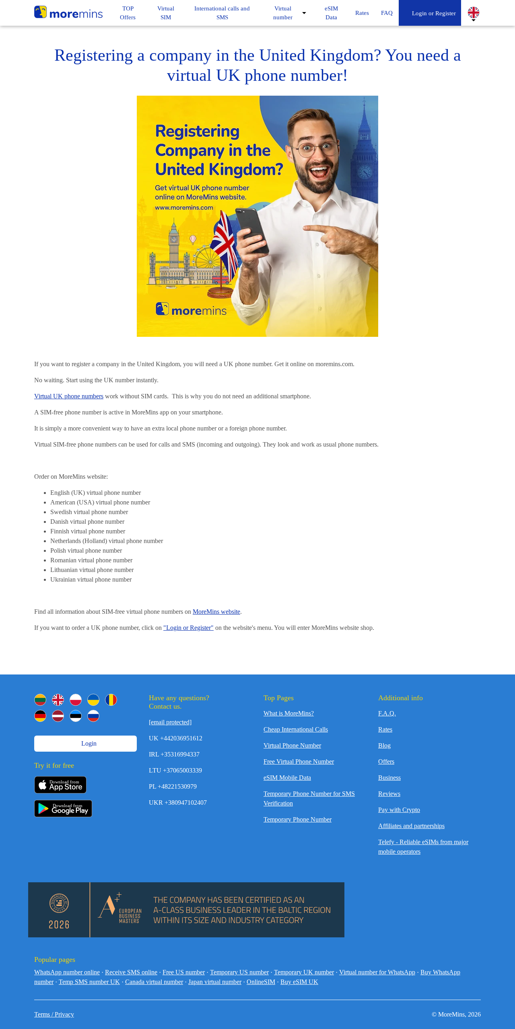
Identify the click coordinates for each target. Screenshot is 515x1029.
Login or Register (432, 13)
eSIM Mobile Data (287, 777)
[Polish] (76, 700)
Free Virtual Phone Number (299, 761)
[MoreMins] (68, 13)
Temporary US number (239, 972)
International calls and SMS (222, 13)
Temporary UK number (304, 972)
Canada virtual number (154, 981)
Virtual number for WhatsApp (377, 972)
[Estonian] (76, 716)
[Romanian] (111, 700)
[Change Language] (474, 12)
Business (389, 777)
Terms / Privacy (54, 1014)
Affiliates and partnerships (411, 825)
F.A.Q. (387, 713)
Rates (362, 13)
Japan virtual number (214, 981)
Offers (386, 761)
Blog (384, 745)
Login (88, 743)
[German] (40, 716)
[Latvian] (58, 716)
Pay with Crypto (399, 809)
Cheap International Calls (296, 729)
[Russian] (93, 716)
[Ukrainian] (93, 700)
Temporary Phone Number (298, 819)
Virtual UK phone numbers (68, 396)
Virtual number (283, 13)
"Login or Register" (188, 627)
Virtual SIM (165, 13)
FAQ (387, 13)
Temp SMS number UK (89, 981)
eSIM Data (331, 13)
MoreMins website (216, 611)
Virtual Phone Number (292, 745)
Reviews (389, 793)
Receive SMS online (131, 972)
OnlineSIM (261, 981)
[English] (58, 700)
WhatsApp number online (67, 972)
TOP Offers (128, 13)
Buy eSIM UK (299, 981)
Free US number (184, 972)
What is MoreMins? (289, 713)
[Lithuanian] (40, 700)
